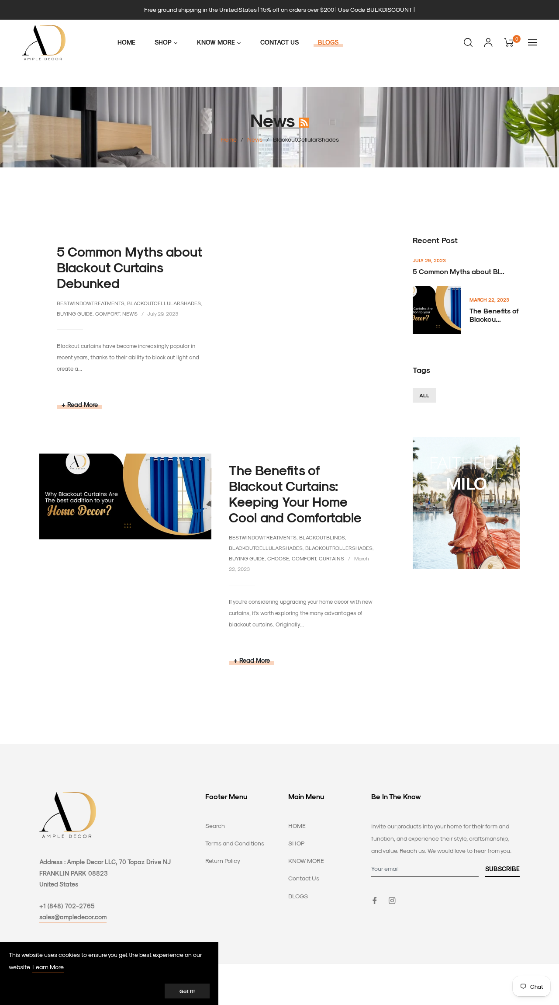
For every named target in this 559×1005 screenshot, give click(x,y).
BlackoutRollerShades (339, 548)
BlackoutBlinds (322, 537)
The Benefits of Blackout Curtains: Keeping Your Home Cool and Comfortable (295, 493)
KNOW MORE (306, 860)
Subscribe (502, 869)
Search (215, 825)
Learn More (48, 966)
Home (229, 139)
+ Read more (80, 404)
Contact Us (303, 878)
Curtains (331, 558)
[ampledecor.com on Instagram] (392, 899)
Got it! (187, 991)
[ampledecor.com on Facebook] (374, 899)
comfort (107, 313)
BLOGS (298, 896)
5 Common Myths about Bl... (458, 271)
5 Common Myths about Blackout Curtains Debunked (129, 267)
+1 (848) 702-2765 (67, 906)
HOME (297, 825)
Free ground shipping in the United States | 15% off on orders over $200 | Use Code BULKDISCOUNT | (279, 9)
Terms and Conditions (234, 843)
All (424, 395)
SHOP (296, 843)
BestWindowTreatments (90, 303)
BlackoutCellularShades (164, 303)
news (130, 313)
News (254, 139)
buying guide (75, 313)
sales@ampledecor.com (73, 917)
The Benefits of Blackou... (494, 314)
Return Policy (222, 860)
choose (278, 558)
